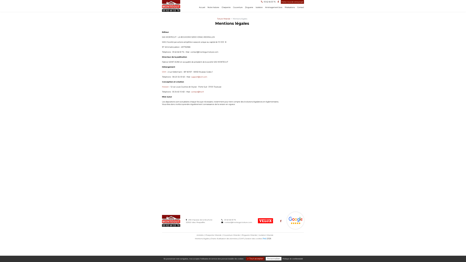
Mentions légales (202, 238)
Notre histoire (213, 7)
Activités (200, 235)
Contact (300, 7)
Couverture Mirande (231, 235)
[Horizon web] (264, 238)
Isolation (259, 7)
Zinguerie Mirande (249, 235)
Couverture (238, 7)
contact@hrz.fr (197, 92)
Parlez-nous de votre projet (292, 2)
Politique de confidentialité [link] (293, 259)
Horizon (165, 87)
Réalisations (290, 7)
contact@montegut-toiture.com (238, 222)
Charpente (226, 7)
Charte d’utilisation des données (224, 238)
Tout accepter (256, 259)
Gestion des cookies (253, 238)
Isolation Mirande (266, 235)
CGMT (241, 238)
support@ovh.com (199, 77)
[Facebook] (278, 1)
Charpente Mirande (213, 235)
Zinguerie (249, 7)
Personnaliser (273, 259)
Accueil (202, 7)
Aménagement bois (273, 7)
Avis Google (295, 220)
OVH (164, 72)
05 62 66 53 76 (230, 220)
